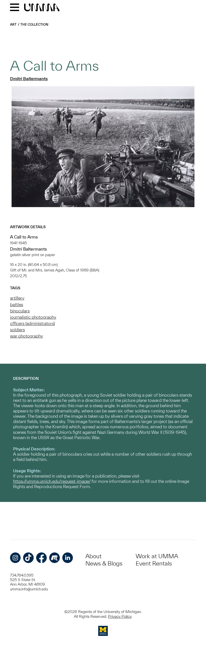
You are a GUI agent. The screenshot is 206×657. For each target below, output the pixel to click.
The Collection (34, 24)
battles (16, 304)
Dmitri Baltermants (29, 78)
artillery (17, 298)
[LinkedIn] (67, 557)
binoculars (20, 310)
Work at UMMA (157, 556)
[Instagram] (15, 557)
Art (13, 24)
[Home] (42, 8)
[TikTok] (28, 557)
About (93, 556)
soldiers (17, 329)
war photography (26, 336)
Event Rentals (154, 563)
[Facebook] (41, 557)
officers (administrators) (32, 323)
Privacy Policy (119, 616)
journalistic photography (33, 317)
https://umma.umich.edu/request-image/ (51, 481)
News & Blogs (103, 563)
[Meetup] (54, 557)
